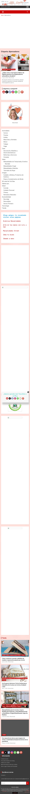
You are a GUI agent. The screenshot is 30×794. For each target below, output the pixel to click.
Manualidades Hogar (9, 166)
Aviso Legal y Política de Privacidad (9, 766)
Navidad (7, 164)
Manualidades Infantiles (10, 168)
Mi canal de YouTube (8, 181)
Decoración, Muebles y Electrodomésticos (13, 678)
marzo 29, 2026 (5, 716)
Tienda (4, 208)
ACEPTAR (15, 792)
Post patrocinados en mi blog (8, 760)
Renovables (7, 201)
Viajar (5, 146)
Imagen (4, 173)
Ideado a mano (8, 238)
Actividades (5, 131)
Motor (5, 142)
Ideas (3, 159)
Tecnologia (5, 206)
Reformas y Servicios (10, 155)
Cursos (5, 133)
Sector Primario (8, 203)
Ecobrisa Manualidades (12, 221)
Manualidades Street (11, 231)
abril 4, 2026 (4, 661)
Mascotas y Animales (10, 139)
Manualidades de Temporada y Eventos (15, 161)
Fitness (5, 192)
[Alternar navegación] (3, 11)
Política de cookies (5, 762)
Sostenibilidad (6, 197)
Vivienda (6, 157)
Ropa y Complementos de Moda (13, 179)
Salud (13, 69)
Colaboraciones (4, 758)
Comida (5, 188)
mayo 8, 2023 (5, 77)
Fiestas (5, 135)
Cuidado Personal (7, 69)
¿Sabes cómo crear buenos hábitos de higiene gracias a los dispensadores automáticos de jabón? (13, 74)
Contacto (3, 775)
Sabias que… (6, 183)
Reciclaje (6, 199)
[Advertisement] (15, 32)
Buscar (27, 783)
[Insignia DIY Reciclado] (15, 405)
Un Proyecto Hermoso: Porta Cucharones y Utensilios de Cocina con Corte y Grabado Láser (14, 685)
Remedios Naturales (9, 195)
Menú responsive (27, 7)
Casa (3, 148)
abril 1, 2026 (4, 688)
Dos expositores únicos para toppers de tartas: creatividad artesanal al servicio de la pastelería (15, 739)
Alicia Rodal (11, 77)
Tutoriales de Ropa (9, 170)
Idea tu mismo (8, 235)
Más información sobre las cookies (9, 764)
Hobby (5, 137)
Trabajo (5, 144)
